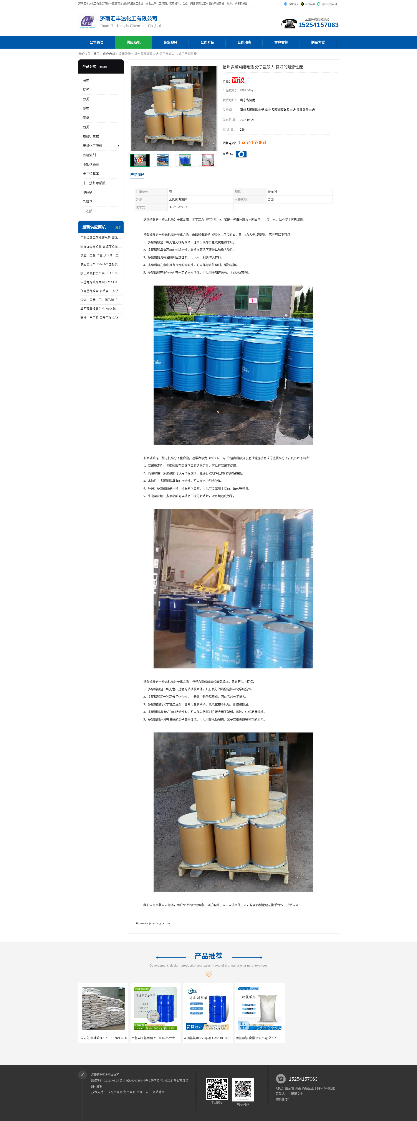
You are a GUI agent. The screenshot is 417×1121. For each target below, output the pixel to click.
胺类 (86, 80)
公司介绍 (207, 42)
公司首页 (97, 42)
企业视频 (170, 42)
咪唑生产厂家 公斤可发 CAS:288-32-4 (101, 317)
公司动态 (244, 42)
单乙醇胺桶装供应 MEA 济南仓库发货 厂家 (101, 308)
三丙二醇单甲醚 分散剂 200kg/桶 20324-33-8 (265, 1038)
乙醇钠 (88, 202)
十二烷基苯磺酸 (94, 183)
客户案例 (281, 42)
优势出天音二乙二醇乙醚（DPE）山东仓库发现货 (101, 300)
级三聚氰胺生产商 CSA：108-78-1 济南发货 (101, 273)
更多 (118, 227)
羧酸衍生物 (91, 136)
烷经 (86, 90)
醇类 (86, 99)
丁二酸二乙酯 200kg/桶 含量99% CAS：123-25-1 (320, 1038)
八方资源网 (114, 1092)
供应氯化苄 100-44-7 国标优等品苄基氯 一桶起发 (101, 264)
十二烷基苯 (91, 174)
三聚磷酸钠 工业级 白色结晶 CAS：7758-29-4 (214, 1038)
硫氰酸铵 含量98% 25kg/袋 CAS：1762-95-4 (160, 1038)
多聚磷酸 (125, 54)
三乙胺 (88, 211)
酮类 (86, 118)
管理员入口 (144, 1092)
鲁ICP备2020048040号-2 (135, 1080)
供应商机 (134, 42)
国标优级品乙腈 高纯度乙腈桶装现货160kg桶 (101, 246)
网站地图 (158, 1092)
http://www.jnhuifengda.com (152, 923)
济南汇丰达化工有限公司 (166, 1080)
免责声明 (129, 1092)
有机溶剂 (89, 155)
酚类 (86, 127)
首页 (96, 54)
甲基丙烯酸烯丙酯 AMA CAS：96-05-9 (101, 282)
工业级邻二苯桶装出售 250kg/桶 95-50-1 (101, 237)
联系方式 (318, 42)
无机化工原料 (92, 146)
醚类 (86, 108)
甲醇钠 (88, 192)
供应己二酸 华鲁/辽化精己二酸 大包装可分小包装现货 (101, 255)
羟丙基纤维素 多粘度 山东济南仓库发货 (101, 291)
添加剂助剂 (91, 164)
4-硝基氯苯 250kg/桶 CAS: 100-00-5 (103, 1038)
